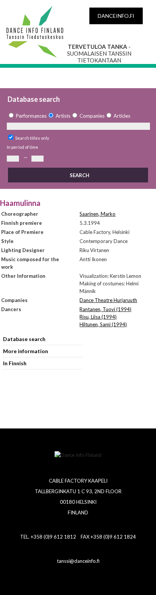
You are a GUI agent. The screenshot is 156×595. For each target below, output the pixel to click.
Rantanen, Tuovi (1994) (105, 309)
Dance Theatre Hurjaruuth (108, 300)
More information (25, 351)
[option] (27, 116)
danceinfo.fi (116, 15)
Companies (92, 116)
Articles (122, 116)
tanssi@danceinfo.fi (78, 561)
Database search (24, 339)
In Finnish (15, 363)
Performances (31, 116)
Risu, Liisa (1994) (98, 317)
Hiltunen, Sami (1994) (103, 324)
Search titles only (32, 138)
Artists (63, 116)
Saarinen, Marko (97, 214)
